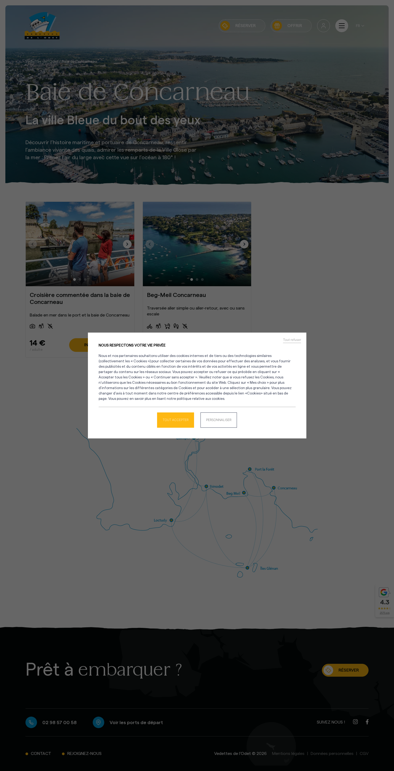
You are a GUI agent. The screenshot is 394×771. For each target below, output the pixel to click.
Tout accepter (175, 420)
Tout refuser (292, 340)
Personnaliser (218, 420)
